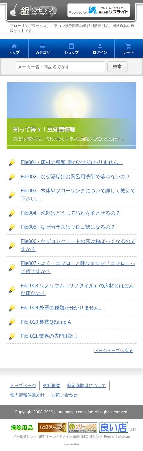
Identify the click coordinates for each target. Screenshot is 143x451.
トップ (14, 52)
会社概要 (51, 385)
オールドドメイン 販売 (63, 436)
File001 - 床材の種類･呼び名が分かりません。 (72, 162)
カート (128, 52)
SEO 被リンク (92, 436)
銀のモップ (33, 10)
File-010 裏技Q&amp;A (46, 322)
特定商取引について (86, 385)
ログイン (100, 52)
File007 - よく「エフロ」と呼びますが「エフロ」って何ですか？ (78, 267)
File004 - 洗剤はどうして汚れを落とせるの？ (70, 213)
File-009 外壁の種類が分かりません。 (62, 307)
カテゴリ (43, 52)
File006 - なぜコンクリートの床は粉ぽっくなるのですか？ (78, 245)
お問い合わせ (64, 394)
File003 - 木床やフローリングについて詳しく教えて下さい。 (78, 194)
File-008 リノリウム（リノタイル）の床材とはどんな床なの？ (77, 289)
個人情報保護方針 (27, 394)
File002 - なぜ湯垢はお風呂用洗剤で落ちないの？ (75, 176)
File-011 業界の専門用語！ (50, 336)
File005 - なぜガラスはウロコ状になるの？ (68, 227)
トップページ (23, 385)
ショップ (71, 52)
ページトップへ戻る (113, 350)
